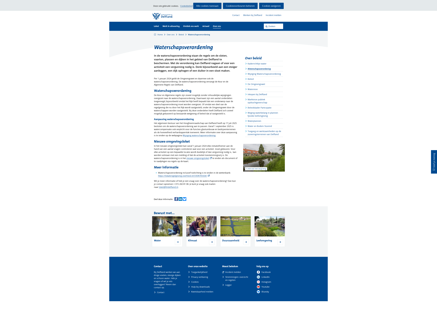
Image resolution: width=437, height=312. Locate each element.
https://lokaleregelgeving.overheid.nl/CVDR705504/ (184, 175)
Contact (236, 15)
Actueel (205, 26)
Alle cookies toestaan (207, 5)
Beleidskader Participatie (259, 107)
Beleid (251, 79)
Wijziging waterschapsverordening (199, 135)
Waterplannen (254, 121)
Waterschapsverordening (259, 68)
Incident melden (273, 15)
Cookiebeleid (186, 6)
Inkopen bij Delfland (257, 94)
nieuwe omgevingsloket (199, 158)
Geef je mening (434, 160)
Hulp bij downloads (200, 286)
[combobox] (273, 26)
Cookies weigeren (271, 5)
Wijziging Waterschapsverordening (264, 73)
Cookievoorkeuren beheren (240, 5)
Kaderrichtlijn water (257, 63)
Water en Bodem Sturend (260, 126)
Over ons (217, 26)
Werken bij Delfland (252, 15)
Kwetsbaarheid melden (202, 291)
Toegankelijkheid (199, 272)
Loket (156, 26)
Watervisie (253, 89)
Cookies (195, 281)
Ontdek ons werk (191, 26)
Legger (228, 285)
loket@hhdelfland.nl (168, 187)
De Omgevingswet (256, 84)
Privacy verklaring (199, 277)
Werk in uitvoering (171, 26)
